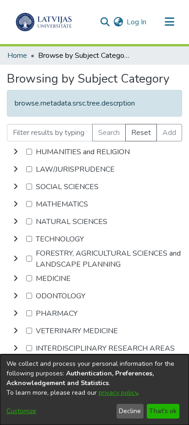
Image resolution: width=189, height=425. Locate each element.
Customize (21, 411)
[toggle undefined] (15, 152)
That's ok (163, 411)
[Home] (44, 22)
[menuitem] (118, 22)
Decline (130, 411)
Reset (141, 133)
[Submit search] (105, 22)
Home (17, 55)
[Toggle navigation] (169, 22)
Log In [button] (137, 22)
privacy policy (118, 392)
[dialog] (94, 389)
